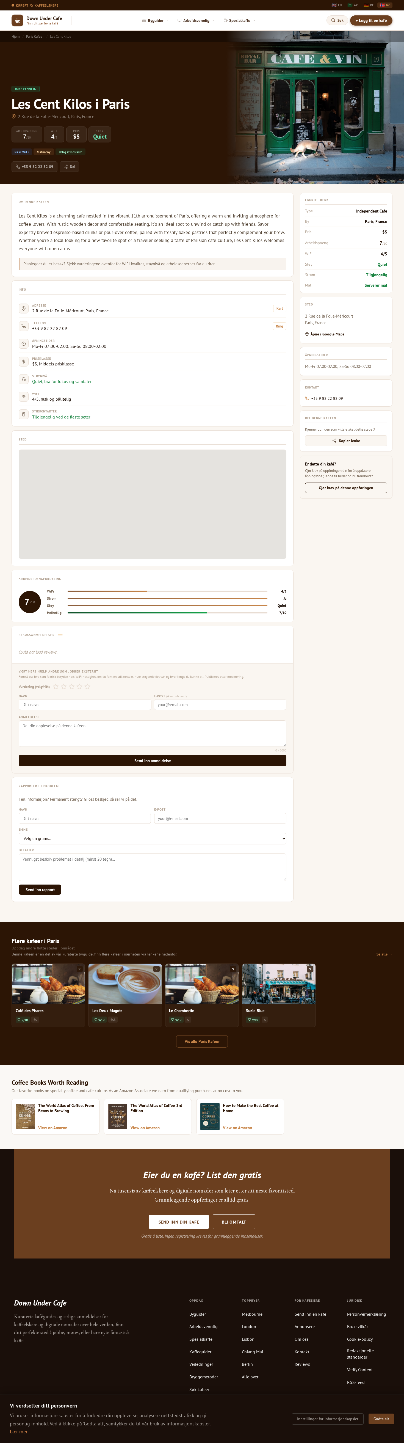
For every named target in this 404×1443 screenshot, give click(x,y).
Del (72, 166)
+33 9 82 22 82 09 (37, 166)
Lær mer (18, 1431)
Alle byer (250, 1376)
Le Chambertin (181, 1010)
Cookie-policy (360, 1339)
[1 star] (56, 686)
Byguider (197, 1314)
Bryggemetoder (203, 1376)
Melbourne (252, 1314)
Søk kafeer (199, 1389)
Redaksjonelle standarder (360, 1354)
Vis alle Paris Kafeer (202, 1041)
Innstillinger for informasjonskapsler (327, 1418)
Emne (23, 829)
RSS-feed (356, 1382)
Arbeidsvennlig (203, 1326)
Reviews (302, 1364)
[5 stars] (87, 686)
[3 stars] (71, 686)
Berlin (247, 1364)
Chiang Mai (252, 1351)
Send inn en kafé (310, 1314)
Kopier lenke (349, 440)
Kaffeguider (200, 1351)
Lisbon (248, 1339)
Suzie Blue (255, 1010)
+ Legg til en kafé (371, 20)
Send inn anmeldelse (152, 760)
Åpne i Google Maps (327, 334)
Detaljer (26, 850)
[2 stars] (64, 686)
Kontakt (302, 1351)
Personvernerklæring (366, 1314)
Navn (23, 696)
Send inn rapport (40, 889)
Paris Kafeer (35, 36)
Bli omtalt (234, 1222)
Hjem (16, 36)
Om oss (302, 1339)
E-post (170, 696)
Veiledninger (201, 1364)
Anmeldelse (29, 717)
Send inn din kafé (179, 1222)
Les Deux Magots (107, 1010)
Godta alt (381, 1418)
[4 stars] (79, 686)
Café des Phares (29, 1010)
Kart (279, 308)
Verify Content (360, 1369)
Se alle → (384, 954)
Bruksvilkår (357, 1326)
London (249, 1326)
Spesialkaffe (200, 1339)
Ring (279, 326)
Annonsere (305, 1326)
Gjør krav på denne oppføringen (346, 487)
